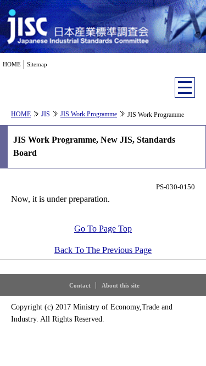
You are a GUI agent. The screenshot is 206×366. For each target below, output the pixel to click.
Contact (80, 285)
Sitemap (37, 64)
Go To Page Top (103, 228)
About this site (121, 285)
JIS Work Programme (88, 114)
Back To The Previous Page (103, 250)
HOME (12, 64)
